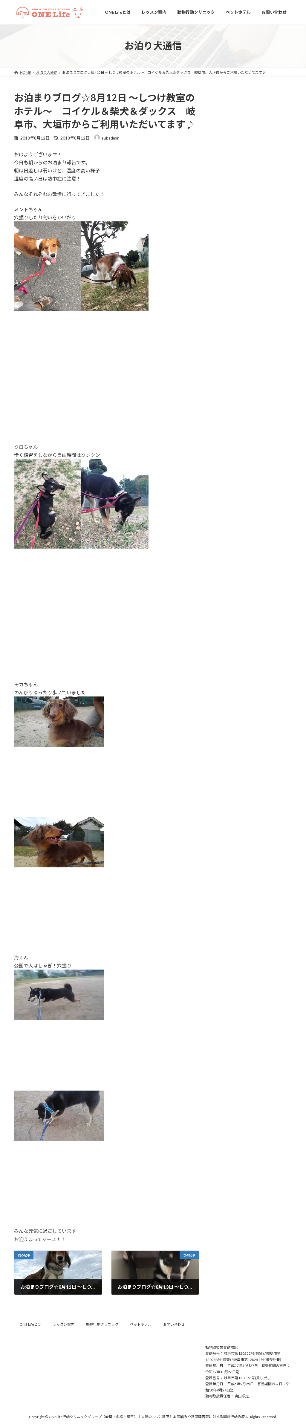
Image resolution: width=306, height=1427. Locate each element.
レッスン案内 (63, 1324)
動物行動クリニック (102, 1324)
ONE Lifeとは (30, 1324)
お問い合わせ (174, 1324)
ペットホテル (141, 1324)
